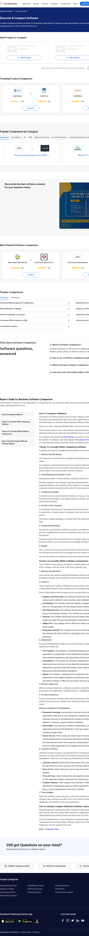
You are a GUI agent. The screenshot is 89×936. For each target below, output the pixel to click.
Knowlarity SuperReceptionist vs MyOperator (17, 303)
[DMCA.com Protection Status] (37, 923)
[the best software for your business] (8, 4)
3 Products (15, 298)
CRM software (68, 437)
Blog (75, 4)
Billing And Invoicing (42, 137)
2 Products (4, 298)
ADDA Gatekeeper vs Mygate (10, 309)
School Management (59, 137)
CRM (30, 137)
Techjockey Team (52, 829)
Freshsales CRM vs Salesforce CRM (13, 320)
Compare (54, 4)
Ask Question (66, 4)
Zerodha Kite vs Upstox (8, 326)
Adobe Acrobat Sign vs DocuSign (12, 315)
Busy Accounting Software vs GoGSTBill (31, 155)
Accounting (4, 137)
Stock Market (16, 137)
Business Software (6, 11)
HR (25, 137)
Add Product (25, 58)
